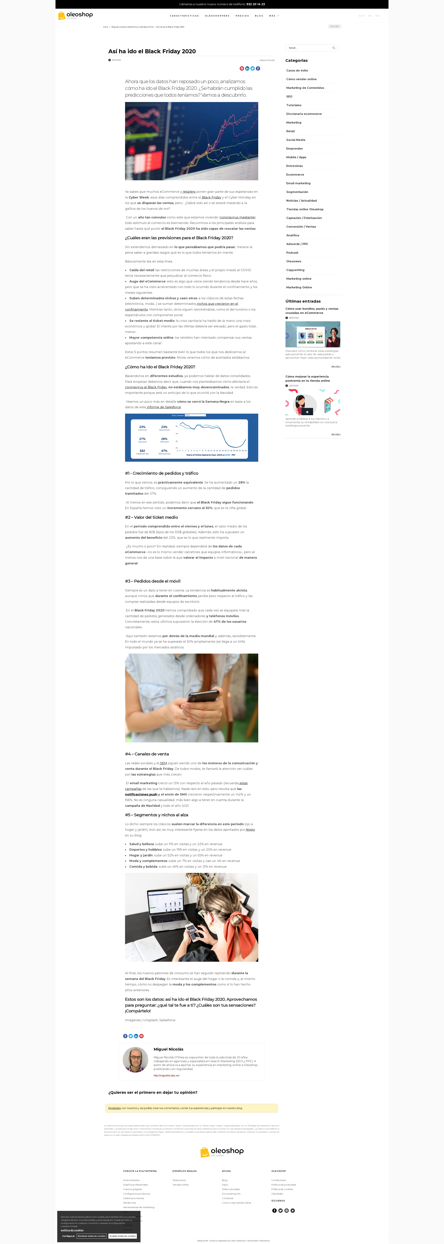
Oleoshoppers (217, 16)
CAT (362, 16)
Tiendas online (181, 1184)
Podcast (292, 252)
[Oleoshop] (75, 18)
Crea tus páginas (132, 1189)
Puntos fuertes (131, 1180)
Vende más (129, 1202)
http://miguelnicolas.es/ (167, 1075)
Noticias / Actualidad (301, 200)
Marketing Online (299, 287)
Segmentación (297, 192)
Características (184, 16)
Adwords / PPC (297, 244)
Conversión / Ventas (301, 226)
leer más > (336, 366)
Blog (259, 16)
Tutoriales (293, 105)
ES (370, 16)
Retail (290, 131)
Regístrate (114, 1108)
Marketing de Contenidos (305, 88)
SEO (289, 96)
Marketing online (298, 278)
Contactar (227, 1198)
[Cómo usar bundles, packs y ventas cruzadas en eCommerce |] (313, 334)
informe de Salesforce (164, 407)
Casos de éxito (297, 70)
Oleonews (293, 261)
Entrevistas (294, 166)
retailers (189, 192)
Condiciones (278, 1180)
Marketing (293, 122)
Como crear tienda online (236, 1202)
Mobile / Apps (296, 157)
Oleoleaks (277, 1193)
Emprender (294, 148)
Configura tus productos (136, 1193)
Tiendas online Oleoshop (304, 209)
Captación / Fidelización (304, 218)
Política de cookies (282, 1189)
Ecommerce (295, 174)
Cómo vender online (301, 79)
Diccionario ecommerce (304, 114)
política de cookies (72, 1230)
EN (378, 16)
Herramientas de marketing (138, 1207)
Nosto (250, 830)
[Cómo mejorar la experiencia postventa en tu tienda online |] (313, 402)
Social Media (295, 140)
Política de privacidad (283, 1184)
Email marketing (298, 183)
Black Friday (211, 197)
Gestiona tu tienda (133, 1198)
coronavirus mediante (237, 217)
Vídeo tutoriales (231, 1189)
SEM (163, 763)
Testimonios (179, 1180)
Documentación (231, 1193)
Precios (242, 16)
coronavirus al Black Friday (146, 387)
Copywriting (295, 270)
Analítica (292, 235)
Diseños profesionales (135, 1184)
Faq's (225, 1184)
